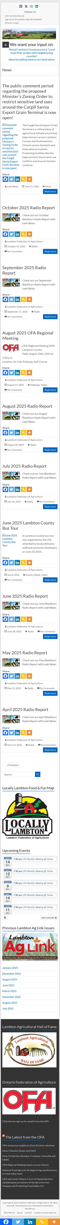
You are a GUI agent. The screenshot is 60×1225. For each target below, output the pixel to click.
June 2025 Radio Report (25, 596)
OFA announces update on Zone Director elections (28, 1145)
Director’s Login (12, 23)
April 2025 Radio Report (25, 709)
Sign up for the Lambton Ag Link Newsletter (23, 19)
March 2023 (9, 991)
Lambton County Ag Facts (45, 1212)
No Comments (14, 251)
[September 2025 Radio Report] (11, 280)
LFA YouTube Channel (14, 16)
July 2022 (8, 1008)
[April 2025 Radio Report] (11, 716)
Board (20, 1212)
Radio (35, 246)
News (48, 186)
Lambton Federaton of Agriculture (25, 241)
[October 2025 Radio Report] (11, 214)
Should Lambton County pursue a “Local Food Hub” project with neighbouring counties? (32, 53)
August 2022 (9, 1002)
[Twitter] (11, 179)
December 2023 (11, 973)
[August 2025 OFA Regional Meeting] (11, 345)
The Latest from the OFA (24, 1137)
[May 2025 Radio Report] (11, 659)
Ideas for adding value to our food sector (32, 59)
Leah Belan (12, 186)
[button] (5, 917)
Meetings (35, 384)
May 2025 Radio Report (24, 652)
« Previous (12, 765)
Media (37, 574)
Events (29, 574)
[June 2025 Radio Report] (11, 603)
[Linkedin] (17, 179)
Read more (50, 191)
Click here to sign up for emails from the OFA (25, 1121)
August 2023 (9, 979)
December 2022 (11, 996)
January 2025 (10, 967)
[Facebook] (5, 179)
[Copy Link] (23, 179)
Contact (28, 1212)
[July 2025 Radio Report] (11, 473)
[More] (29, 179)
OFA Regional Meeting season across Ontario (25, 1164)
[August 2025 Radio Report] (11, 413)
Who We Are (9, 1212)
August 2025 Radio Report (27, 406)
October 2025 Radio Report (28, 207)
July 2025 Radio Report (24, 466)
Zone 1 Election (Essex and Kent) (19, 1150)
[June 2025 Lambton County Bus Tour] (11, 535)
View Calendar (48, 917)
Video (44, 384)
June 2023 (8, 985)
